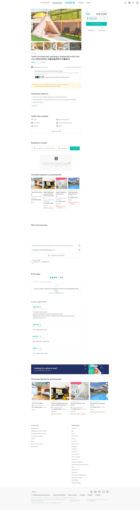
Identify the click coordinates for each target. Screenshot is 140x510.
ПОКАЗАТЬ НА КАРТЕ (57, 255)
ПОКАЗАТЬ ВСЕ (56, 131)
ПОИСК (75, 148)
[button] (56, 85)
